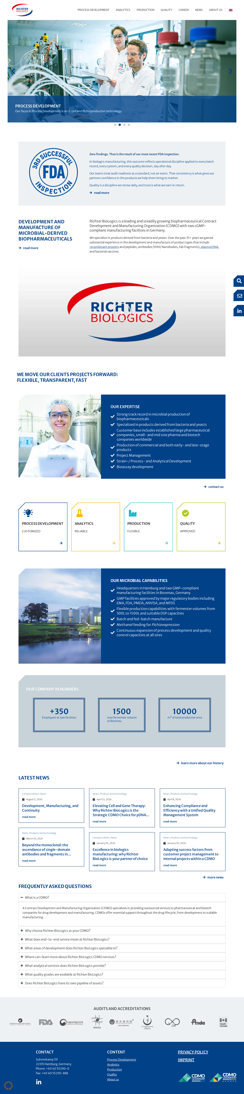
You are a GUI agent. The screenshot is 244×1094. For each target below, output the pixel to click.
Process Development (93, 10)
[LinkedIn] (39, 1082)
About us (215, 10)
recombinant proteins (104, 247)
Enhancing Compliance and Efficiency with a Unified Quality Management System (189, 810)
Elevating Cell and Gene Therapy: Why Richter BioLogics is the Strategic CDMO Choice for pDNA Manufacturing (119, 813)
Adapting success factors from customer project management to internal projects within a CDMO (190, 854)
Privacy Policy (193, 1052)
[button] (13, 71)
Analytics (123, 10)
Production (145, 10)
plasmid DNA (209, 247)
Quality (166, 10)
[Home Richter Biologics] (22, 10)
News (199, 10)
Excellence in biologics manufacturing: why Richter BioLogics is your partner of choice (120, 854)
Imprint (186, 1059)
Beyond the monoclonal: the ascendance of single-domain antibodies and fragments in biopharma (46, 852)
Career (184, 10)
